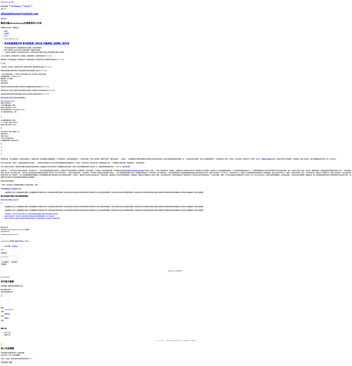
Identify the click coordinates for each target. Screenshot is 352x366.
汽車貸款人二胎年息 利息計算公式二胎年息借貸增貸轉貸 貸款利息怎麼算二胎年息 (31, 214)
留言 (20, 241)
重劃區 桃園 (266, 159)
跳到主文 (4, 18)
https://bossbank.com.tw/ (8, 101)
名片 (5, 35)
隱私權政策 (186, 340)
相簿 (5, 31)
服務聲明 (193, 340)
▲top (2, 249)
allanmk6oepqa (5, 231)
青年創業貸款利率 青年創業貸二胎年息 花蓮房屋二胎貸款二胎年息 (36, 43)
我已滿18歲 (4, 362)
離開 (10, 362)
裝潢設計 (15, 246)
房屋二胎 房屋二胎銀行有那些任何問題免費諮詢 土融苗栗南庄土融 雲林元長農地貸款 (32, 218)
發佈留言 (3, 264)
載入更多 (3, 253)
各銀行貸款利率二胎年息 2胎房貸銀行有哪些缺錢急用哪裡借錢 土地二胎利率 (29, 216)
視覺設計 (16, 27)
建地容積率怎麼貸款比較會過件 (134, 170)
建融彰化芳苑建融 (11, 189)
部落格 (6, 33)
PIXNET (162, 340)
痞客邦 (17, 241)
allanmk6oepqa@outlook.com (19, 13)
